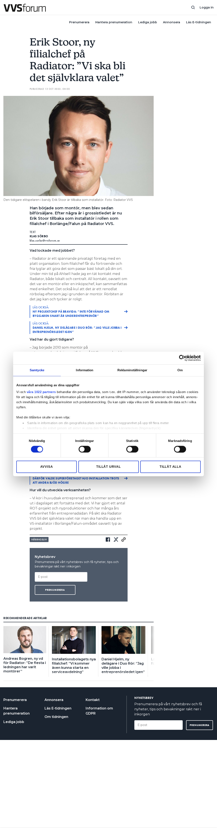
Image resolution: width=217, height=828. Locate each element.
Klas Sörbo (39, 236)
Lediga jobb (147, 22)
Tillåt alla (170, 467)
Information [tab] (84, 370)
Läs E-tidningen (198, 22)
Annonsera (171, 22)
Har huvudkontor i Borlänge (76, 478)
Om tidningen (56, 717)
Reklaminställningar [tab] (132, 370)
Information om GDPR (99, 710)
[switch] (85, 449)
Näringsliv (39, 539)
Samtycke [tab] (37, 370)
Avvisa (46, 467)
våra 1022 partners (41, 392)
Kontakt (93, 700)
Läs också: (71, 311)
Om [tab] (180, 370)
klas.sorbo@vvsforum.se (45, 240)
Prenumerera (79, 22)
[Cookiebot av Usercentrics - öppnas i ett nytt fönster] (182, 358)
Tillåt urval (108, 467)
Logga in (207, 7)
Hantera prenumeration (113, 22)
